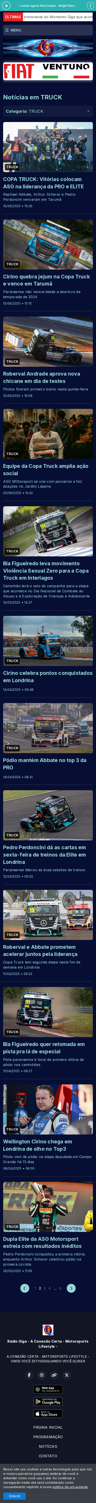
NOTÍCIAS (48, 1446)
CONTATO (48, 1456)
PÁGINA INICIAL (48, 1427)
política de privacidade (70, 1487)
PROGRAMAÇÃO (48, 1437)
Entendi (14, 1496)
